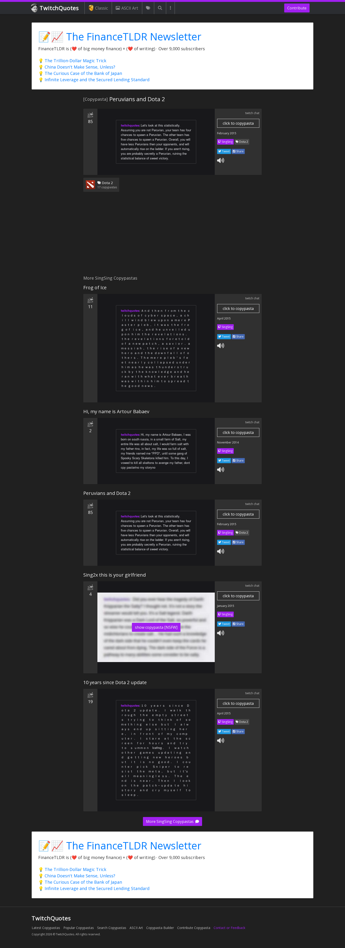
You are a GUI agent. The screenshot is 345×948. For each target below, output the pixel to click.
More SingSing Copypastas (170, 821)
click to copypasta (238, 123)
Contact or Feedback (229, 927)
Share (239, 151)
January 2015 (225, 606)
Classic (101, 8)
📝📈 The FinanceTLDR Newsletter (119, 36)
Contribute (297, 8)
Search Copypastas (111, 927)
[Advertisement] (172, 236)
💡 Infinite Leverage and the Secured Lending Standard (94, 79)
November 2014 (228, 442)
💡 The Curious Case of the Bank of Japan (80, 73)
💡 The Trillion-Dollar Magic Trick (72, 60)
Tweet (225, 151)
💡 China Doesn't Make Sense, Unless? (76, 67)
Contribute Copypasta (193, 927)
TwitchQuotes (59, 8)
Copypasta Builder (160, 927)
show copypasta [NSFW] (156, 627)
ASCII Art (129, 8)
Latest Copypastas (46, 927)
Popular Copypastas (78, 927)
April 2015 (224, 318)
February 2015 (226, 133)
